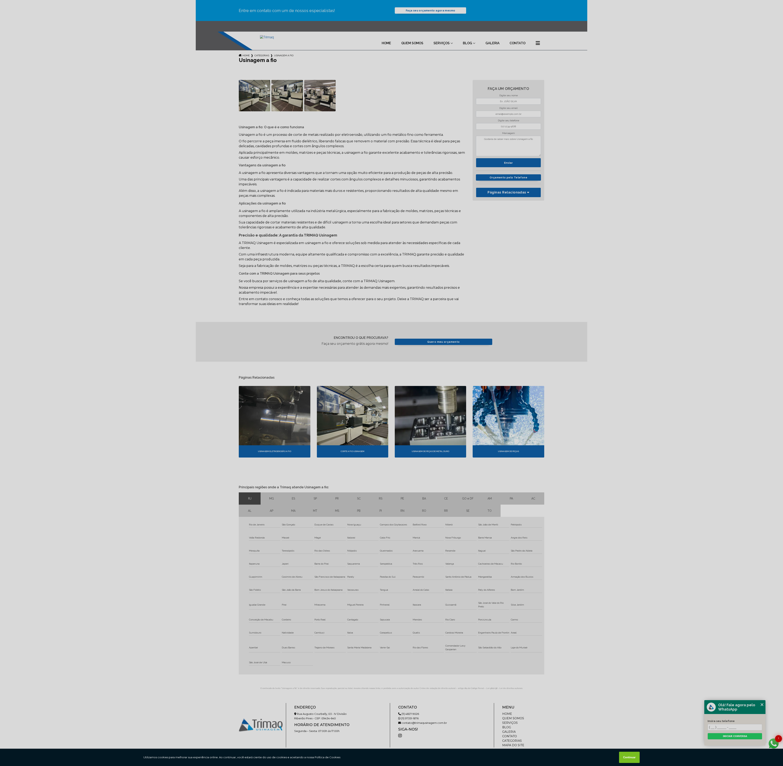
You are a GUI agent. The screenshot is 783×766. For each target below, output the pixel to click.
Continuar (629, 757)
